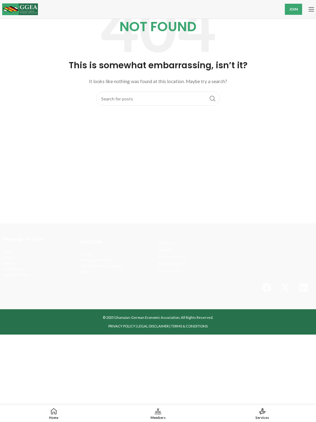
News (8, 251)
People (165, 249)
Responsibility (171, 263)
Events (9, 257)
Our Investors (171, 256)
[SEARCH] (213, 98)
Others (86, 271)
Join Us (9, 263)
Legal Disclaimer (153, 326)
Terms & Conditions (189, 326)
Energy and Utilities (97, 260)
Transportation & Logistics (102, 266)
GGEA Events (14, 269)
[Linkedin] (303, 287)
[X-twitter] (285, 287)
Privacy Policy (121, 326)
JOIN (293, 9)
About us (167, 242)
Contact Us (169, 270)
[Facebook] (266, 287)
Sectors (87, 254)
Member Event (15, 274)
